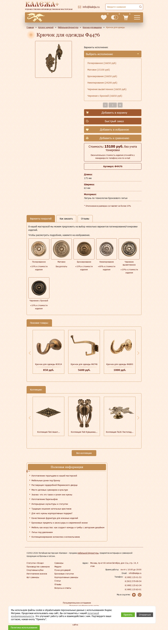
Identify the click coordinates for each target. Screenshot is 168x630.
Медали (57, 566)
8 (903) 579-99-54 (133, 581)
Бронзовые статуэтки (64, 573)
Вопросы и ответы (62, 588)
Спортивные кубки (35, 570)
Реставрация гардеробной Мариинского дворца (54, 485)
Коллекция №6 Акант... (48, 432)
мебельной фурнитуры (88, 553)
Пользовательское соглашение (77, 603)
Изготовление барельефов (45, 499)
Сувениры (58, 563)
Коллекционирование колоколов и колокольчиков (56, 536)
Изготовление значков (37, 573)
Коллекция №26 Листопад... (119, 432)
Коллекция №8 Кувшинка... (84, 432)
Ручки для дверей (62, 570)
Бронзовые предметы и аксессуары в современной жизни (60, 522)
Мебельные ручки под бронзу (46, 480)
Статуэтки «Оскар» (35, 563)
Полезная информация (67, 467)
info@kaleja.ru (135, 573)
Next (138, 353)
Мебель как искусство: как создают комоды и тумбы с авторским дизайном (68, 527)
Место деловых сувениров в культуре (50, 489)
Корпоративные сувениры (66, 577)
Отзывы (57, 584)
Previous (30, 353)
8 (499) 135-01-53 (133, 577)
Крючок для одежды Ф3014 (48, 364)
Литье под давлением (42, 532)
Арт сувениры (33, 577)
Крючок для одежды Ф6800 (119, 364)
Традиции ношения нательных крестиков (51, 508)
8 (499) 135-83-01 (133, 589)
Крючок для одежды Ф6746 (84, 364)
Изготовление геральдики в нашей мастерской (54, 475)
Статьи (57, 581)
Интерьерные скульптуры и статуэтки (50, 504)
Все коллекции (84, 453)
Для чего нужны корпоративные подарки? (52, 513)
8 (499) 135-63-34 (133, 585)
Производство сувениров (38, 566)
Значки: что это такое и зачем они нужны (52, 494)
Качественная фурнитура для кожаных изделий (55, 518)
